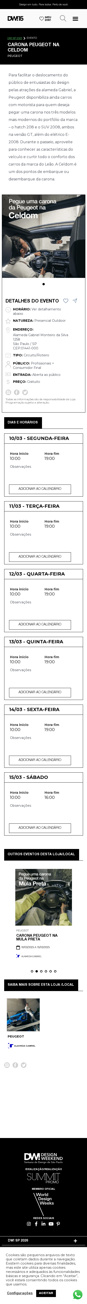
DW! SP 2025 (14, 38)
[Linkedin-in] (43, 1224)
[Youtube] (51, 1224)
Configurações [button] (20, 1293)
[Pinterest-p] (58, 1224)
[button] (75, 18)
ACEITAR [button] (46, 1293)
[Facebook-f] (36, 1224)
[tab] (43, 1240)
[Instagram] (29, 1224)
